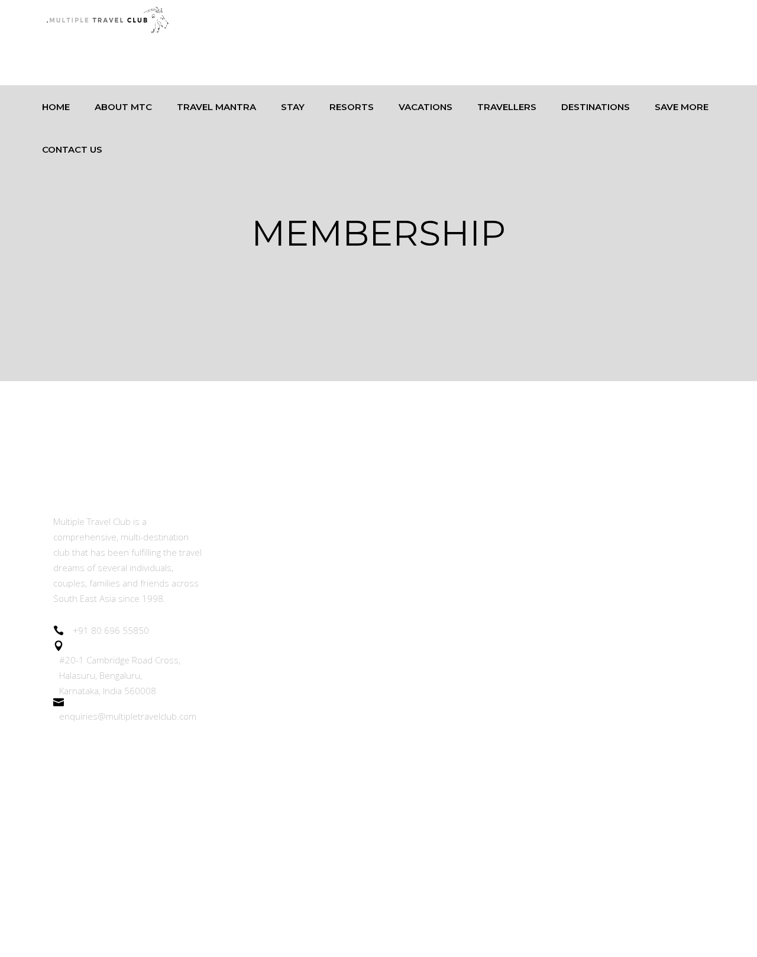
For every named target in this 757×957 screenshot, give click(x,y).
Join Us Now (247, 633)
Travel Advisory (254, 730)
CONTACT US (250, 893)
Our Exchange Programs (273, 600)
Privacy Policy (250, 827)
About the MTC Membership (283, 520)
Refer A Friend (252, 665)
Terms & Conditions (264, 795)
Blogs (232, 697)
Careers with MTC (260, 762)
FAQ (230, 860)
